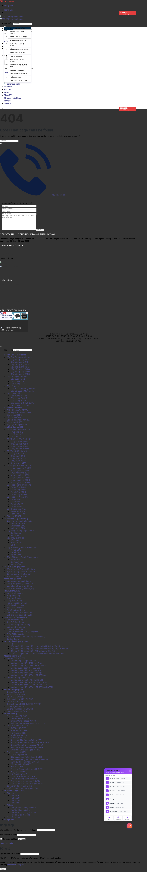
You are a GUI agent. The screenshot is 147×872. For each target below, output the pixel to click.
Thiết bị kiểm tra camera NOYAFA (25, 781)
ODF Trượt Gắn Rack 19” (17, 451)
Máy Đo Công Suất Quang (18, 624)
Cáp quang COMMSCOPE (37, 36)
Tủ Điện (10, 805)
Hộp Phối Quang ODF (18, 40)
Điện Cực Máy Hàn (15, 629)
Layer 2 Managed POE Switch (20, 709)
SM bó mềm (16, 564)
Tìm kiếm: (8, 23)
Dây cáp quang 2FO (20, 359)
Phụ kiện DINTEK (18, 771)
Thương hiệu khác (12, 98)
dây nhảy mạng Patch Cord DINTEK (26, 757)
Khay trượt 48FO (18, 458)
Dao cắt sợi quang (15, 619)
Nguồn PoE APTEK (19, 735)
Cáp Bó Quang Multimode (22, 391)
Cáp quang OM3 (18, 381)
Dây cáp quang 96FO (20, 374)
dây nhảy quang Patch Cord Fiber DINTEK (29, 759)
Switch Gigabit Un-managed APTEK (27, 745)
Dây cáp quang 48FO (20, 371)
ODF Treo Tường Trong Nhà (19, 485)
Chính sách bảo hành (8, 289)
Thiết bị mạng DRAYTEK (17, 725)
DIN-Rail (10, 644)
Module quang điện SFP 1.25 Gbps (26, 668)
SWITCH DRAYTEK (15, 701)
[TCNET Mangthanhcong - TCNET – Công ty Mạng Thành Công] (11, 17)
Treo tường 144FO (19, 494)
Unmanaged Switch (15, 706)
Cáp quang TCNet (19, 396)
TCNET (7, 92)
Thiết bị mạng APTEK (16, 733)
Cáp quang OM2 (18, 379)
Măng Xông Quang (17, 52)
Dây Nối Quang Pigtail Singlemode (22, 557)
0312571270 (39, 239)
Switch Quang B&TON (16, 692)
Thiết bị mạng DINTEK (16, 752)
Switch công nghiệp (52, 36)
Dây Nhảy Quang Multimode (19, 521)
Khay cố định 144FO (20, 448)
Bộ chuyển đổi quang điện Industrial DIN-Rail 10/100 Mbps (37, 646)
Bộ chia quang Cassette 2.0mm (21, 571)
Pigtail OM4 (16, 554)
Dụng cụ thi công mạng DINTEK (25, 762)
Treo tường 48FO (18, 489)
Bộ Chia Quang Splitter (19, 49)
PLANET (8, 95)
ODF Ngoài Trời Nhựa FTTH (19, 465)
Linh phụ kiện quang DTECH (19, 615)
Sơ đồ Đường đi (7, 254)
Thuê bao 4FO (17, 434)
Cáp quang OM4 (18, 383)
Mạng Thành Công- (14, 328)
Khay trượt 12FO (18, 453)
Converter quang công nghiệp (70, 36)
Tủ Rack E (15, 803)
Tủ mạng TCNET (14, 516)
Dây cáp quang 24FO (20, 369)
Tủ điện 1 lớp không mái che (23, 807)
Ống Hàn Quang (14, 598)
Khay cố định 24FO (19, 441)
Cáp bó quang (13, 386)
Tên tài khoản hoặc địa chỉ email (18, 830)
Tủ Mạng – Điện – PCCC (19, 80)
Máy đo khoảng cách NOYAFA (24, 778)
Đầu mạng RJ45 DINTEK (21, 764)
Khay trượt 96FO (18, 461)
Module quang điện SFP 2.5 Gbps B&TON (29, 685)
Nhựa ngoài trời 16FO (20, 475)
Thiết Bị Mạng (15, 77)
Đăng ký (3, 869)
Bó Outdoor (16, 542)
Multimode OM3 (18, 526)
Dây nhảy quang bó (15, 538)
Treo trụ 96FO (17, 504)
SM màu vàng (17, 562)
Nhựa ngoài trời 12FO (20, 473)
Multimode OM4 (18, 528)
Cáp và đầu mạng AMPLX (18, 420)
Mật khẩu (8, 834)
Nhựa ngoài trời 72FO (20, 482)
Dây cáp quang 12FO (20, 367)
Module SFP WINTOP (16, 658)
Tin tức (7, 101)
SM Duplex (15, 535)
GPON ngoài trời (18, 511)
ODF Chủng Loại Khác (16, 509)
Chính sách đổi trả (7, 297)
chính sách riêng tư (15, 864)
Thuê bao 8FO (17, 436)
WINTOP (8, 87)
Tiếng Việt (9, 5)
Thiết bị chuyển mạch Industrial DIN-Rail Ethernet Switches (37, 653)
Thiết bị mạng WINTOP (17, 716)
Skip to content (7, 1)
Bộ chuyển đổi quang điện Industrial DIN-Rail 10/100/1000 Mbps (39, 648)
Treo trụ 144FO (17, 506)
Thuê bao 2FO (17, 432)
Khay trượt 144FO (18, 463)
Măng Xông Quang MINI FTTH (20, 583)
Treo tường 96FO (18, 492)
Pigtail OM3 (16, 552)
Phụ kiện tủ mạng (14, 817)
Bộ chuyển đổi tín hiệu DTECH (20, 786)
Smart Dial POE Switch (17, 694)
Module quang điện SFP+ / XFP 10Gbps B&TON (32, 687)
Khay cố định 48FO (19, 444)
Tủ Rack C (15, 798)
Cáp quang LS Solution (21, 405)
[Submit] (5, 26)
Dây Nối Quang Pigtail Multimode (21, 547)
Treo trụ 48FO (17, 501)
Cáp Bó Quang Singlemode (23, 388)
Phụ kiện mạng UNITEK (17, 424)
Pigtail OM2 (16, 550)
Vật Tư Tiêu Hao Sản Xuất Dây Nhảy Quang (26, 636)
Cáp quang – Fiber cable (17, 32)
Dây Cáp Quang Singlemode (19, 357)
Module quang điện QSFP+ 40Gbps (26, 663)
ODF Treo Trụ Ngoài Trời (17, 497)
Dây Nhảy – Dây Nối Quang (17, 44)
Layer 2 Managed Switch (18, 711)
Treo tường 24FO (18, 487)
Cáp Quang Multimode (17, 376)
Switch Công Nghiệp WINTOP (20, 699)
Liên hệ (7, 103)
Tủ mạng (10, 793)
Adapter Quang (13, 595)
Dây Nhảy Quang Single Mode (20, 530)
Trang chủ (15, 84)
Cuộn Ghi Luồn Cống (16, 634)
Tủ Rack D (15, 800)
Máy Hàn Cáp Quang (16, 593)
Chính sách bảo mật (8, 293)
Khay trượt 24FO (18, 456)
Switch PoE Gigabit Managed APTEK (27, 747)
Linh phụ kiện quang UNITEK (19, 612)
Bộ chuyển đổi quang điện (18, 65)
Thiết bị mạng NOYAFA (17, 774)
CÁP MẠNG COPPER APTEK (19, 412)
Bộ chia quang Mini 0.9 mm (19, 574)
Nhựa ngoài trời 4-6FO (21, 468)
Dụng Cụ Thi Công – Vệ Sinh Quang (22, 632)
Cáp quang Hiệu (14, 393)
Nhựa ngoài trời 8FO (20, 470)
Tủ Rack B (15, 795)
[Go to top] (1, 346)
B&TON (7, 89)
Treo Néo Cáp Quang (16, 610)
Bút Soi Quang (13, 639)
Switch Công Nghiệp (18, 73)
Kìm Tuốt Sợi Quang (15, 622)
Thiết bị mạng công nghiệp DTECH (22, 788)
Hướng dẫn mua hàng (9, 306)
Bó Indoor (15, 540)
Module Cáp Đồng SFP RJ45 (23, 660)
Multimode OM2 (18, 523)
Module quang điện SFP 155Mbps (26, 670)
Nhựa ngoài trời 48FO (20, 480)
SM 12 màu (15, 559)
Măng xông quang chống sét (19, 581)
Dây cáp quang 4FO (20, 362)
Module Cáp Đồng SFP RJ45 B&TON (27, 680)
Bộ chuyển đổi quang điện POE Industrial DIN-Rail (33, 651)
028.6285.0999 (126, 12)
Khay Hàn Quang (14, 600)
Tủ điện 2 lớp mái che (20, 815)
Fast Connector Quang (17, 603)
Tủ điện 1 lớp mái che (20, 810)
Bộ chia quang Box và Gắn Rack (21, 569)
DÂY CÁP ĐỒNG (14, 417)
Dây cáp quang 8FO (20, 364)
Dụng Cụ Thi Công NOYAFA (23, 776)
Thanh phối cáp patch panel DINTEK (27, 769)
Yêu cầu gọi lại (58, 195)
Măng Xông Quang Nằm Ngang (20, 588)
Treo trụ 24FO (17, 499)
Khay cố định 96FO (19, 446)
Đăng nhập (21, 839)
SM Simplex (16, 533)
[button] (17, 28)
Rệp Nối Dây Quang (15, 607)
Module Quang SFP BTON (18, 677)
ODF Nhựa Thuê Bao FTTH (18, 429)
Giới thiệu (4, 250)
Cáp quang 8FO (86, 36)
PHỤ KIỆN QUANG (16, 56)
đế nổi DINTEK (17, 766)
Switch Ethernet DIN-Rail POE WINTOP (24, 704)
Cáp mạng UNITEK (15, 422)
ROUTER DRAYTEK (19, 730)
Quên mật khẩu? (7, 843)
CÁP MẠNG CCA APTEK (17, 410)
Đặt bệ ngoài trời (18, 514)
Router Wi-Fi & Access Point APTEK (26, 740)
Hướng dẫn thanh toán (9, 285)
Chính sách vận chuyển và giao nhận (15, 302)
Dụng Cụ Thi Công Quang (17, 60)
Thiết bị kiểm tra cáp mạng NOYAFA (27, 783)
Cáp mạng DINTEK (15, 415)
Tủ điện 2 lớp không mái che (23, 812)
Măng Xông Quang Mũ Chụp (19, 586)
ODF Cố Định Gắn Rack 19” (18, 439)
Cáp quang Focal (18, 400)
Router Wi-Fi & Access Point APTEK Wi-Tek (30, 742)
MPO (13, 545)
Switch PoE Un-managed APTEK (25, 750)
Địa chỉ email (10, 854)
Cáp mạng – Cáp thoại (18, 37)
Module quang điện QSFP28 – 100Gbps (28, 665)
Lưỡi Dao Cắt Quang (16, 627)
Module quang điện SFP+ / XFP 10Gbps (28, 675)
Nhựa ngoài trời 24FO (20, 477)
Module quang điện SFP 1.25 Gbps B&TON (29, 682)
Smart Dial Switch (15, 697)
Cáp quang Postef (19, 398)
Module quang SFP (17, 70)
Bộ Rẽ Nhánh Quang (15, 605)
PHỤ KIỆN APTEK (18, 738)
